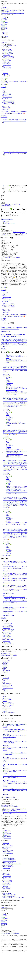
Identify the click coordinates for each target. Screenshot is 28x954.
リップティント (7, 708)
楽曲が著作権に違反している (9, 254)
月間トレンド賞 (7, 68)
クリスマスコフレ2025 (8, 643)
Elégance (5, 664)
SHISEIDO (5, 666)
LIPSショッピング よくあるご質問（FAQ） (13, 897)
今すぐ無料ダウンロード (7, 933)
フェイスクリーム (7, 699)
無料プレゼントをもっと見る (8, 797)
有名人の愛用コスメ (8, 639)
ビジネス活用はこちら (8, 866)
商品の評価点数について (9, 858)
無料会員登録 (16, 933)
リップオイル (6, 686)
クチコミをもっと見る (6, 555)
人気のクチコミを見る (8, 56)
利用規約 (24, 233)
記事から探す (6, 62)
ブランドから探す (7, 52)
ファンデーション (7, 702)
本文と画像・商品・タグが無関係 (10, 253)
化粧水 (5, 701)
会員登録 (3, 907)
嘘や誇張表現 (5, 251)
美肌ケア (5, 691)
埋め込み (6, 221)
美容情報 (5, 886)
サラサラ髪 (6, 678)
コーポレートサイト (8, 846)
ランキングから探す (8, 53)
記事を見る (3, 618)
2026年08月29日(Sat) (5, 653)
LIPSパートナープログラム (9, 861)
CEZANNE (5, 662)
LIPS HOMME (6, 888)
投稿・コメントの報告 (9, 223)
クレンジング (6, 706)
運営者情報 (6, 843)
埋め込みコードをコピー (19, 232)
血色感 (5, 689)
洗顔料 (5, 711)
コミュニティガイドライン (9, 859)
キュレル (5, 672)
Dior (4, 669)
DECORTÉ (5, 663)
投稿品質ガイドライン (8, 862)
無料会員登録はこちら (10, 45)
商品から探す (6, 55)
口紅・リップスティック (9, 712)
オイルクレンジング (8, 688)
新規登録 (5, 32)
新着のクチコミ (7, 877)
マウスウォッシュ (7, 685)
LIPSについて (6, 74)
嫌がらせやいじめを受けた (8, 247)
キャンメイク (6, 660)
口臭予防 (5, 679)
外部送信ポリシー (7, 851)
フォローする (4, 117)
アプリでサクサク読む (6, 205)
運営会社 (5, 73)
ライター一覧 (6, 874)
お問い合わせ (6, 75)
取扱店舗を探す (7, 63)
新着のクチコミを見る (8, 57)
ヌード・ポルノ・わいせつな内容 (10, 245)
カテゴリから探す (7, 50)
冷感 (4, 682)
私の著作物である (6, 244)
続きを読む (3, 320)
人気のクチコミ (7, 876)
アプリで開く (4, 7)
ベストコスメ (6, 66)
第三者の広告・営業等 (7, 250)
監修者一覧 (6, 873)
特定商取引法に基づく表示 (9, 894)
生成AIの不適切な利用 (7, 256)
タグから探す (6, 59)
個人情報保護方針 (7, 847)
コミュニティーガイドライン (8, 257)
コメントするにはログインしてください (10, 204)
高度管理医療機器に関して (9, 896)
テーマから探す (7, 60)
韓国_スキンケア (7, 683)
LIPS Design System (7, 865)
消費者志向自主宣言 (8, 853)
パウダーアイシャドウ (8, 705)
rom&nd (5, 667)
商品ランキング (7, 878)
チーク (5, 709)
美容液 (5, 696)
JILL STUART (6, 670)
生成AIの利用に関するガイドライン (12, 864)
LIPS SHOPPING (7, 49)
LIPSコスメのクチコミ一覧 (9, 810)
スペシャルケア (7, 698)
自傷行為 (4, 248)
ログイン (5, 33)
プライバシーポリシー (8, 234)
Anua (4, 668)
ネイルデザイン (7, 65)
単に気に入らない (6, 242)
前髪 (4, 680)
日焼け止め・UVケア (8, 703)
